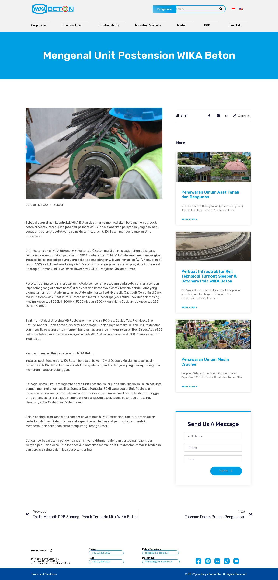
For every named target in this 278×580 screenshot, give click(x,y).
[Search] (221, 8)
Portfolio (236, 25)
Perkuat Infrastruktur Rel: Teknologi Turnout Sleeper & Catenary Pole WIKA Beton (209, 276)
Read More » (189, 219)
